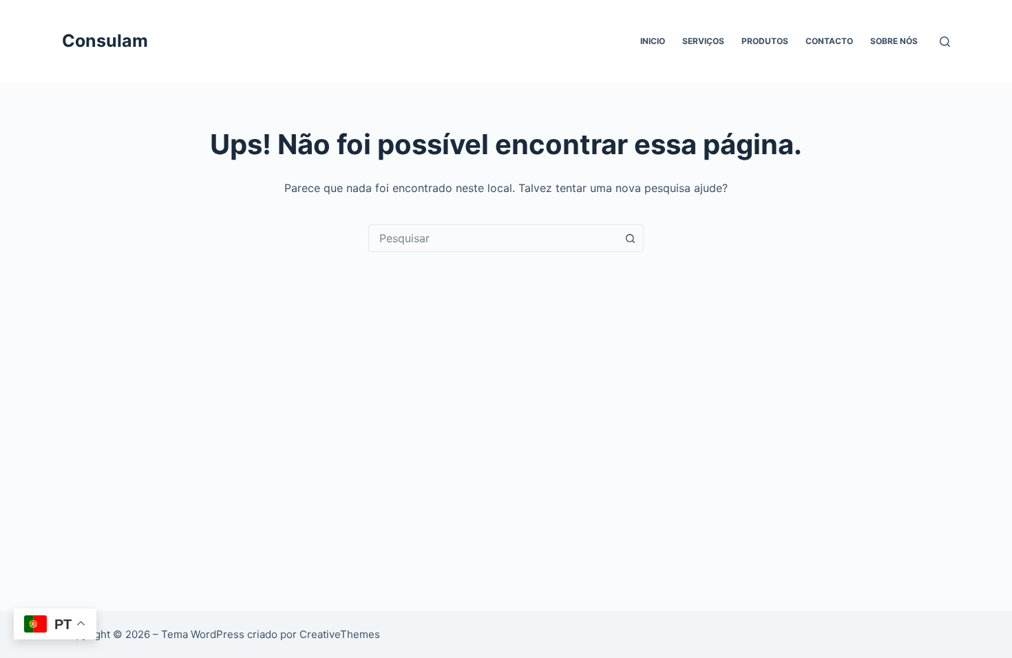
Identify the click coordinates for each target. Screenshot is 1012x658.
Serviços (703, 41)
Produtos (764, 41)
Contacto (829, 41)
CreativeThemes (339, 634)
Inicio (652, 41)
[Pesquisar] (945, 41)
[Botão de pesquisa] (630, 238)
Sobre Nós (894, 41)
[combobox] (493, 238)
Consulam (105, 40)
